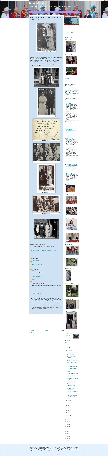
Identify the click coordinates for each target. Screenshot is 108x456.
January (68, 415)
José (33, 279)
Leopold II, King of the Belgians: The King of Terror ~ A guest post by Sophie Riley (72, 148)
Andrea (33, 267)
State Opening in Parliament (71, 385)
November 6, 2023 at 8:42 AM (37, 293)
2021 (67, 419)
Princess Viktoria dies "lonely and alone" (72, 376)
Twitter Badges (68, 80)
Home (31, 12)
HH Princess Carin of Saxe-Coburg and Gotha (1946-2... (72, 374)
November (69, 350)
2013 (67, 433)
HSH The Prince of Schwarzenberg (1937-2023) (72, 379)
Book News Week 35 (69, 113)
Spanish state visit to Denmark (72, 386)
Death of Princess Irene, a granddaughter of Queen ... (71, 381)
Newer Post (31, 330)
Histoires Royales (69, 129)
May (68, 408)
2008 (67, 441)
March (68, 412)
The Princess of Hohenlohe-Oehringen (71, 357)
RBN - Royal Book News (70, 138)
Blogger (59, 454)
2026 (67, 342)
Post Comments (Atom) (37, 332)
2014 (67, 431)
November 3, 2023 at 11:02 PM (37, 264)
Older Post (61, 330)
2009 (67, 440)
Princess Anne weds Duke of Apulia (72, 393)
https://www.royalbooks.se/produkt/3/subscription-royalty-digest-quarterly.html (43, 250)
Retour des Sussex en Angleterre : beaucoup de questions (71, 105)
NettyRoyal (68, 156)
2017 (67, 426)
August (68, 403)
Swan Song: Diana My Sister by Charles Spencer (71, 140)
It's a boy (68, 371)
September (69, 401)
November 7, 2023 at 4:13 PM (36, 309)
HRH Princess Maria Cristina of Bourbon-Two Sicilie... (72, 364)
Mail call (68, 398)
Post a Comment (33, 312)
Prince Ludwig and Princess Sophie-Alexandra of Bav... (72, 389)
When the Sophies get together (72, 366)
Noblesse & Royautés (69, 103)
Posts (67, 333)
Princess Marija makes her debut (72, 358)
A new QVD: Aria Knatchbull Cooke (73, 354)
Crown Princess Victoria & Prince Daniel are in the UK (72, 352)
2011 (67, 436)
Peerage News (68, 121)
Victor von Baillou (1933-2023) (72, 362)
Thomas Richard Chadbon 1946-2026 (72, 121)
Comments (68, 335)
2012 (67, 435)
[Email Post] (52, 254)
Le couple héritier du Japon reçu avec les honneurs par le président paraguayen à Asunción (71, 131)
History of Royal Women (70, 112)
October (68, 400)
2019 (67, 423)
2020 (67, 421)
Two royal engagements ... (71, 383)
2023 (67, 347)
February (68, 413)
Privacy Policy (36, 12)
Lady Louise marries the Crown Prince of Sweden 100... (72, 396)
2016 (67, 428)
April (68, 410)
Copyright (58, 12)
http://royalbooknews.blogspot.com (70, 27)
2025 (67, 344)
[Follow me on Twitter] (67, 78)
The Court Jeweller (69, 173)
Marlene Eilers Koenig (36, 297)
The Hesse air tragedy (70, 369)
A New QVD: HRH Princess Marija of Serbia (72, 392)
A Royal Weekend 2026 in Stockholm (71, 156)
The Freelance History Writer (71, 147)
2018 (67, 424)
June (68, 407)
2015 (67, 429)
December (69, 348)
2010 (67, 438)
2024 (67, 345)
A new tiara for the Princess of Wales (73, 360)
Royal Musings (38, 3)
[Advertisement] (46, 322)
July (68, 405)
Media (54, 12)
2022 (67, 417)
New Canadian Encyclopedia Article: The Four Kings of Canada (71, 166)
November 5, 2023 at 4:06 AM (37, 276)
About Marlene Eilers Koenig (46, 12)
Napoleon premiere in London (71, 368)
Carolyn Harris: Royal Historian (71, 164)
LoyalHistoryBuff (35, 260)
